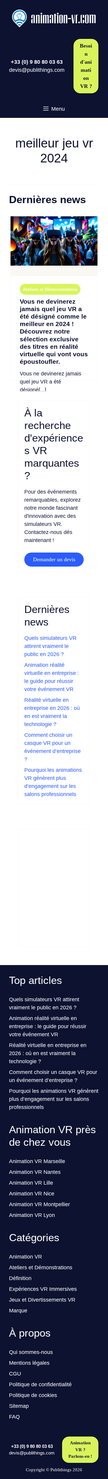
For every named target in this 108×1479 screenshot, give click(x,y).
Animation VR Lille (31, 1183)
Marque (18, 1311)
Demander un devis (54, 559)
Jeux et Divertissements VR (42, 1300)
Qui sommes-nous (31, 1352)
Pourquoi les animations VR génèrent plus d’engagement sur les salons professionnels (53, 1099)
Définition (20, 1278)
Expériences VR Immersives (43, 1289)
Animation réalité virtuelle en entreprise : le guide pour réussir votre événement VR (47, 1026)
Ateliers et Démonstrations (50, 289)
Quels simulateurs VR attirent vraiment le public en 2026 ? (50, 646)
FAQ (14, 1417)
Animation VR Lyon (32, 1215)
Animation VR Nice (31, 1194)
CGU (15, 1374)
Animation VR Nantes (35, 1172)
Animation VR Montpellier (39, 1204)
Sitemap (19, 1406)
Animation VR (25, 1257)
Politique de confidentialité (40, 1384)
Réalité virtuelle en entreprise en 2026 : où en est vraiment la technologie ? (47, 1053)
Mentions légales (29, 1363)
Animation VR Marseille (37, 1161)
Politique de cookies (33, 1395)
